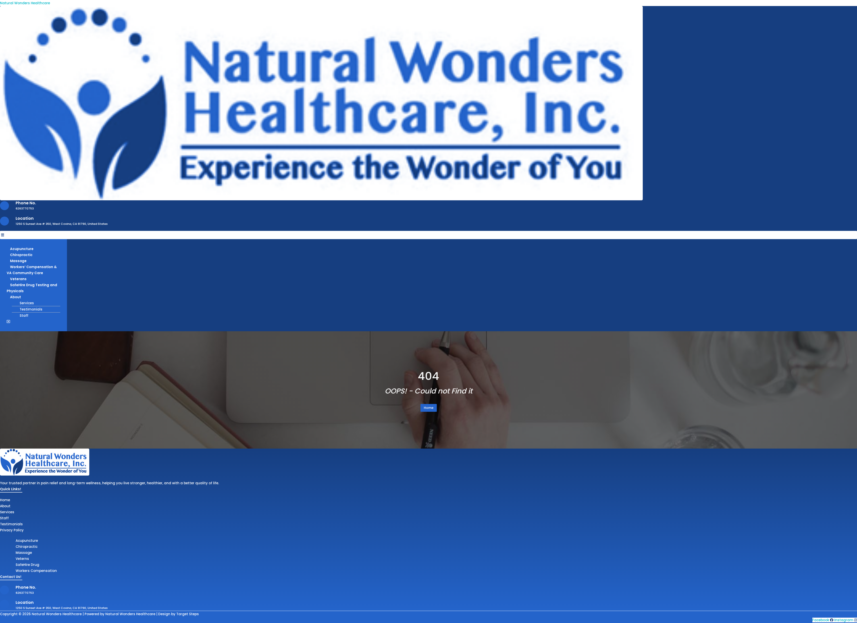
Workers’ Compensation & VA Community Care (32, 270)
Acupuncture (21, 248)
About (15, 297)
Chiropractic (21, 255)
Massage (18, 261)
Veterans (18, 279)
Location (25, 218)
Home (428, 408)
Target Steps (187, 614)
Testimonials (31, 309)
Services (27, 303)
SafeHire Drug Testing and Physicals (32, 288)
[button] (428, 235)
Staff (24, 315)
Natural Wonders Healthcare (25, 3)
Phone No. (26, 203)
